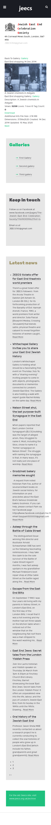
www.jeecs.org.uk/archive (22, 798)
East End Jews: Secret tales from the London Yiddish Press (27, 655)
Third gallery (25, 174)
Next (7, 126)
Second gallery (26, 166)
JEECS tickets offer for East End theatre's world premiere (27, 279)
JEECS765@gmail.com (16, 43)
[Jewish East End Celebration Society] (25, 9)
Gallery (24, 58)
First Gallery (25, 158)
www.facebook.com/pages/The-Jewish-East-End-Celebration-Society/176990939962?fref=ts (25, 216)
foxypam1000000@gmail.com (33, 516)
